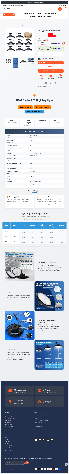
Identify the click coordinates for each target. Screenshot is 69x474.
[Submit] (27, 462)
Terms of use (37, 424)
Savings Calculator (38, 422)
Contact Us (7, 439)
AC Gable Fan (8, 422)
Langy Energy (10, 469)
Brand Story (7, 441)
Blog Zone (7, 443)
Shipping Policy (38, 416)
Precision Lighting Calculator (41, 420)
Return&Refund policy (39, 415)
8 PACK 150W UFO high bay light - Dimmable (19, 25)
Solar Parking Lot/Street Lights (12, 415)
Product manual (38, 426)
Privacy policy (37, 418)
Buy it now (50, 66)
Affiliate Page (8, 449)
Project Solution (8, 445)
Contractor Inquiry (9, 450)
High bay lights (8, 420)
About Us (7, 437)
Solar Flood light (9, 426)
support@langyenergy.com (8, 5)
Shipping (39, 38)
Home (6, 25)
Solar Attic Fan (8, 424)
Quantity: (42, 54)
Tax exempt (7, 447)
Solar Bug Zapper (9, 428)
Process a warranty (38, 428)
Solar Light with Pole (10, 416)
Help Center (48, 402)
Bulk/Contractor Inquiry (50, 71)
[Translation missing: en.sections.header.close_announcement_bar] (66, 2)
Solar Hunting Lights (10, 418)
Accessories (7, 430)
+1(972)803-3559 (19, 5)
